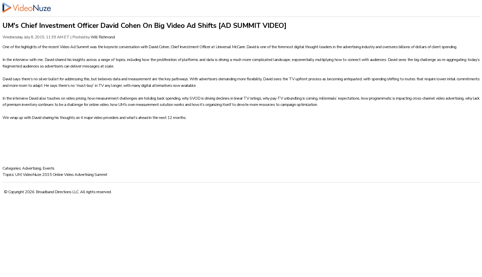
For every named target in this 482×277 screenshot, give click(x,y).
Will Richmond (103, 37)
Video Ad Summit (74, 47)
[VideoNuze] (241, 8)
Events (48, 168)
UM (18, 174)
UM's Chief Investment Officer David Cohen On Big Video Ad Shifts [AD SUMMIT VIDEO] (144, 25)
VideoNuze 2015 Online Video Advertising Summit (65, 174)
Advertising (31, 168)
